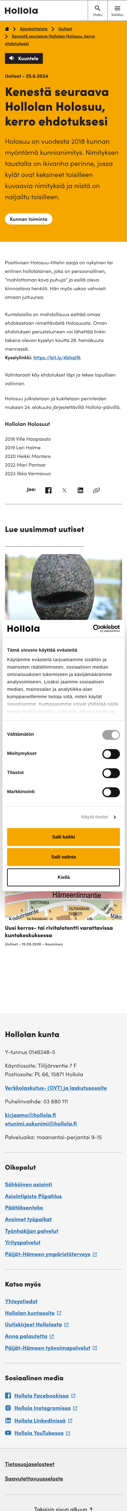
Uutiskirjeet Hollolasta (36, 1326)
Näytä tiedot (94, 817)
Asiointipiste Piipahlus (33, 1197)
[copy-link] (96, 492)
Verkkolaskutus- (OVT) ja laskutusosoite (56, 1089)
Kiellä (64, 877)
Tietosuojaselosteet (30, 1465)
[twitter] (64, 492)
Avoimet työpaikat (28, 1220)
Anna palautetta (29, 1337)
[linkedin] (80, 492)
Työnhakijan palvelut (31, 1232)
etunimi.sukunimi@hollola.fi (41, 1124)
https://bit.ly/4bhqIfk (57, 358)
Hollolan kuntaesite (33, 1314)
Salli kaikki (63, 836)
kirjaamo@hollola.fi (30, 1116)
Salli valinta (63, 856)
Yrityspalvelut (22, 1243)
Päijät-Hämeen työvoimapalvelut (51, 1349)
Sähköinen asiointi (28, 1185)
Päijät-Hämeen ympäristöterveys (51, 1255)
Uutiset (65, 29)
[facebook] (48, 492)
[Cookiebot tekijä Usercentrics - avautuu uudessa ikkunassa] (93, 628)
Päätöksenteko (24, 1208)
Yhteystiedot (21, 1302)
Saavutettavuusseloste (34, 1479)
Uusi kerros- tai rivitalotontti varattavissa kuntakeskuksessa (59, 932)
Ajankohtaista (33, 29)
